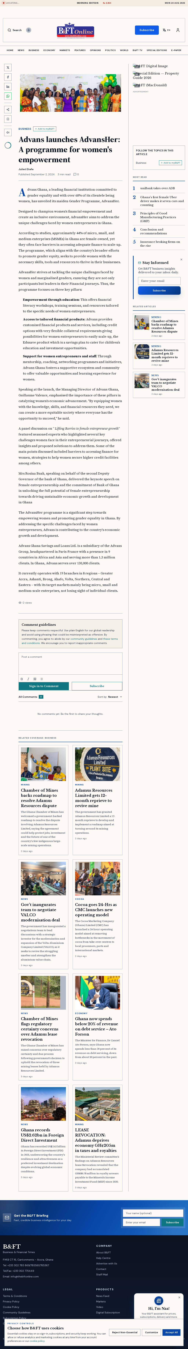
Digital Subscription (108, 1312)
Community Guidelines (16, 1312)
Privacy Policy (11, 1301)
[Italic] (28, 679)
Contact (101, 1269)
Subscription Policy (14, 1318)
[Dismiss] (181, 259)
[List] (41, 679)
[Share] (8, 109)
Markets (101, 1301)
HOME (10, 50)
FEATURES (80, 50)
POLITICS (110, 50)
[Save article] (8, 119)
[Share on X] (8, 67)
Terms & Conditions (15, 1296)
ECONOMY (49, 50)
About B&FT (103, 1252)
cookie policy (37, 1341)
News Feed (102, 1296)
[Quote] (35, 679)
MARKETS (65, 50)
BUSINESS (34, 50)
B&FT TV (137, 50)
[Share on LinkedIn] (8, 86)
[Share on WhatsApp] (8, 96)
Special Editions (157, 50)
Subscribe (147, 30)
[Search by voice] (28, 30)
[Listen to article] (8, 132)
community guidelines (83, 638)
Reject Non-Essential (124, 1332)
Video (99, 1307)
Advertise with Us (106, 1263)
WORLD (124, 50)
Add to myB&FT (46, 128)
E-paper (176, 50)
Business (25, 128)
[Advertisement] (159, 117)
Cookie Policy (11, 1307)
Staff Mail (102, 1274)
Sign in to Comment (43, 686)
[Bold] (22, 679)
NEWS (21, 50)
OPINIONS (95, 50)
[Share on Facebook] (8, 77)
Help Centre (103, 1258)
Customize (151, 1332)
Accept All (171, 1332)
